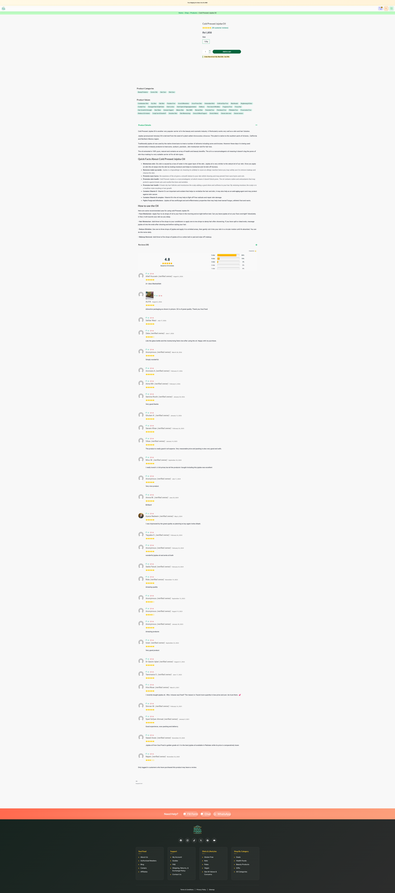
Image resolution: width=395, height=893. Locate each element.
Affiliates (144, 872)
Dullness (201, 107)
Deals (238, 857)
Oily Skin (161, 103)
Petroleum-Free (221, 110)
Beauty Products (143, 92)
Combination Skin (143, 103)
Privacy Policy (201, 889)
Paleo (206, 864)
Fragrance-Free (227, 107)
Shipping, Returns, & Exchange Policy (180, 869)
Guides (175, 861)
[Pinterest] (207, 840)
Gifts (238, 868)
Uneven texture (238, 113)
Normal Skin (198, 110)
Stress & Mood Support (200, 113)
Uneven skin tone (226, 113)
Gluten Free (208, 857)
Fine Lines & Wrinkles (213, 107)
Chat (208, 814)
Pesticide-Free (209, 110)
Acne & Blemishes (183, 103)
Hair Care (163, 92)
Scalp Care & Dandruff (159, 113)
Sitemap (212, 889)
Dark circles (170, 107)
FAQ (173, 864)
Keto (206, 861)
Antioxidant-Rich (209, 103)
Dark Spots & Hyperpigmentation (186, 107)
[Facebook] (180, 840)
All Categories (241, 872)
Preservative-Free (246, 110)
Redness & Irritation (144, 113)
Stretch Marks (214, 113)
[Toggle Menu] (391, 8)
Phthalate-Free (233, 110)
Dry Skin (153, 103)
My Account (177, 857)
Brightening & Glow (246, 103)
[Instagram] (187, 840)
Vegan (206, 868)
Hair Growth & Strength (145, 110)
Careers (144, 868)
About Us (144, 857)
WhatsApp (224, 814)
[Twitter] (200, 840)
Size (204, 37)
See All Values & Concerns (210, 873)
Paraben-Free (171, 103)
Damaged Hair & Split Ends (156, 107)
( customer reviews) (220, 28)
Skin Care (172, 92)
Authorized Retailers (148, 861)
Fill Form (192, 814)
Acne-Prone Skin (197, 103)
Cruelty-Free (141, 107)
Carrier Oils (154, 92)
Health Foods (241, 861)
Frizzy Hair (238, 107)
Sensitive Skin (173, 113)
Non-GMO (189, 110)
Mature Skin (180, 110)
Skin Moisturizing (185, 113)
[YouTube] (214, 840)
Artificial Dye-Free (222, 103)
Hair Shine (158, 110)
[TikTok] (194, 840)
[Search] (386, 8)
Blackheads (234, 103)
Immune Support (168, 110)
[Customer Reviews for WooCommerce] (255, 251)
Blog (142, 864)
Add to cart (227, 52)
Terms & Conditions (187, 889)
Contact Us (176, 874)
